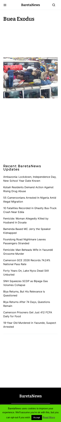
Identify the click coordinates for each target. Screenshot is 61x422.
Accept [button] (36, 417)
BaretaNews (30, 5)
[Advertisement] (29, 39)
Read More (49, 417)
